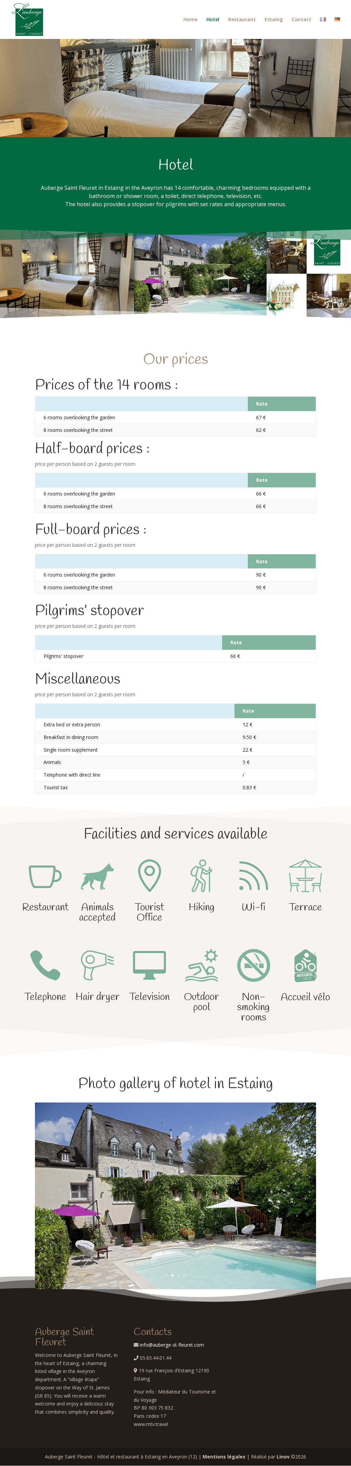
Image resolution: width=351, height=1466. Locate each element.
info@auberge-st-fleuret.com (172, 1345)
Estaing (274, 20)
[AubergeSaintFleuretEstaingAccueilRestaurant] (175, 1287)
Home (190, 20)
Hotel (212, 20)
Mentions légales (224, 1456)
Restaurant (242, 20)
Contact (301, 20)
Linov (283, 1456)
